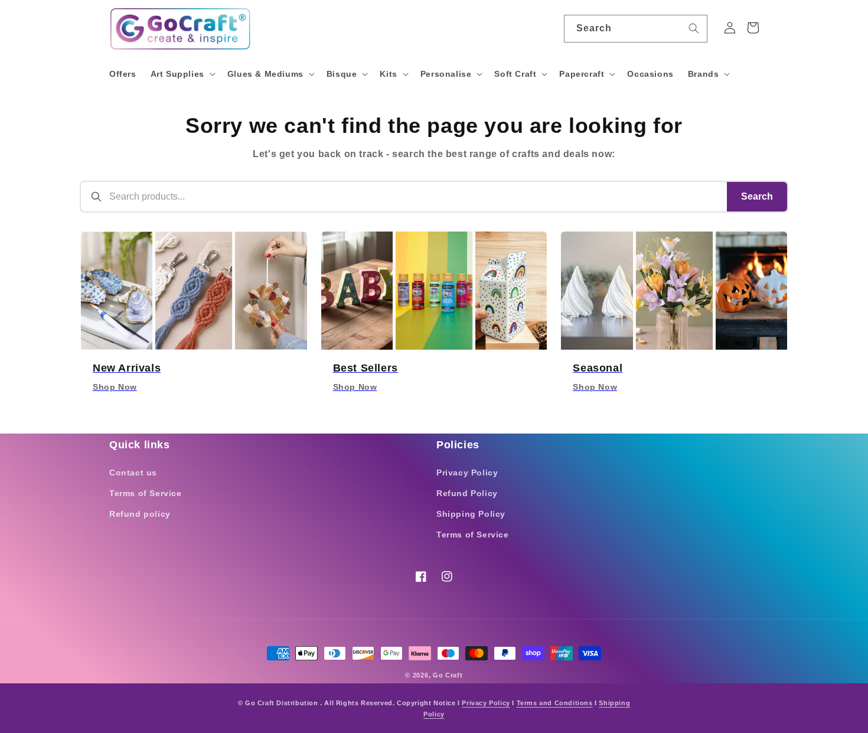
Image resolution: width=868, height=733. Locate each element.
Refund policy (140, 514)
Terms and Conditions (555, 702)
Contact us (133, 472)
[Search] (694, 28)
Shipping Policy (470, 514)
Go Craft (448, 675)
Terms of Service (145, 493)
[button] (181, 73)
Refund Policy (467, 493)
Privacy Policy (467, 472)
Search (757, 196)
